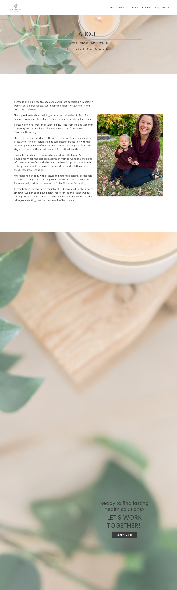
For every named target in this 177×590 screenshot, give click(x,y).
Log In (165, 7)
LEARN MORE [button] (124, 534)
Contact (135, 7)
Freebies (147, 7)
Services (123, 7)
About (113, 7)
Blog (156, 7)
